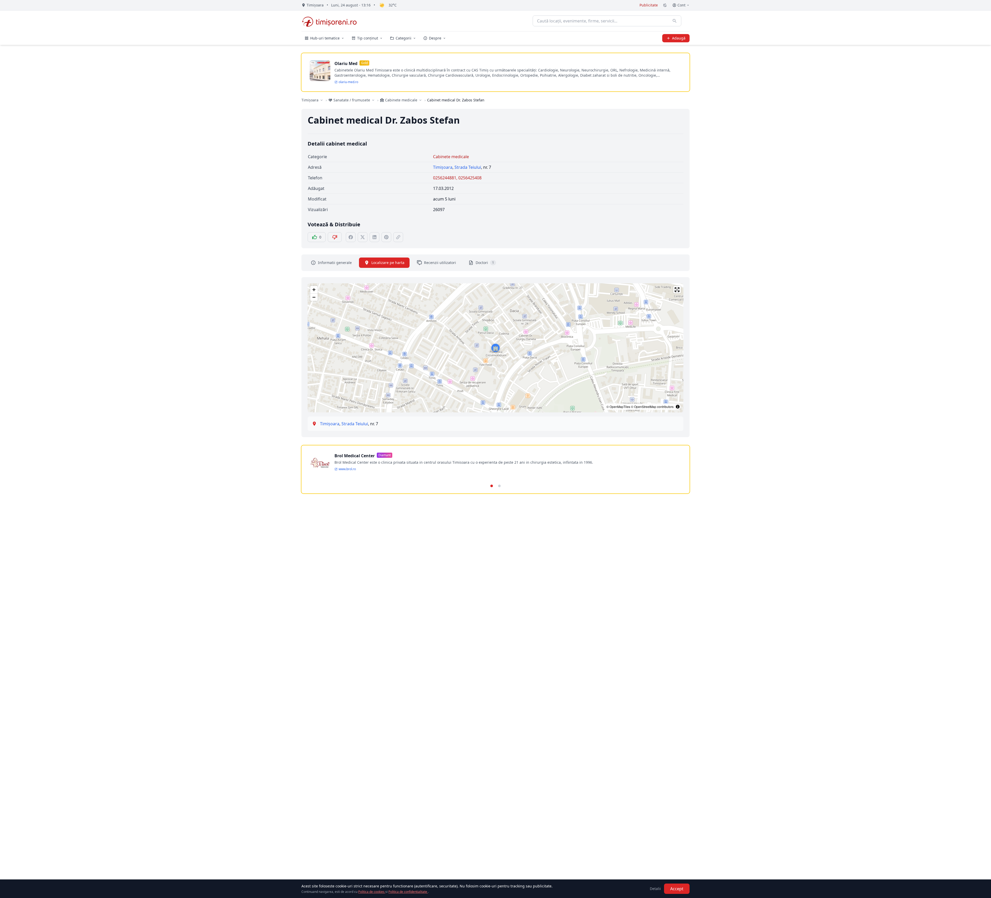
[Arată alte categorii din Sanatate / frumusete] (373, 100)
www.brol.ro (347, 469)
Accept (676, 889)
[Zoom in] (314, 289)
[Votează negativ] (335, 237)
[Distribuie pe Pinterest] (386, 237)
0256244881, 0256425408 (457, 178)
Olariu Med (345, 63)
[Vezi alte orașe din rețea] (321, 100)
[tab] (491, 486)
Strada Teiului (467, 167)
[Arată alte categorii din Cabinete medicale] (420, 100)
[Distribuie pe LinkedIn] (374, 237)
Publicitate (649, 5)
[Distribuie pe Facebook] (351, 237)
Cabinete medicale (451, 156)
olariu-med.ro (348, 82)
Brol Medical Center (354, 456)
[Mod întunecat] (665, 5)
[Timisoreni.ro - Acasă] (331, 21)
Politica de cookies (371, 891)
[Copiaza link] (398, 237)
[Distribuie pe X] (362, 237)
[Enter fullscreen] (677, 289)
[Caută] (674, 21)
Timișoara (309, 100)
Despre (435, 38)
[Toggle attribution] (678, 407)
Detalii (655, 888)
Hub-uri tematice (325, 38)
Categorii (403, 38)
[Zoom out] (314, 297)
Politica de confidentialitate (408, 891)
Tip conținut (367, 38)
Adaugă (678, 38)
